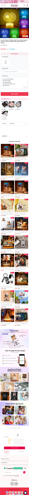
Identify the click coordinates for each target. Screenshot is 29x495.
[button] (2, 5)
